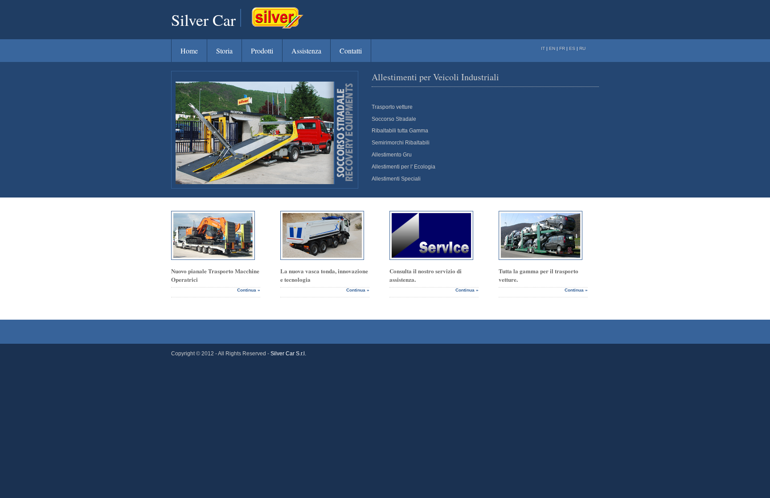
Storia (224, 50)
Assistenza (306, 50)
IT (543, 48)
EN (553, 48)
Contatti (351, 50)
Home (189, 50)
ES (572, 48)
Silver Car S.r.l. (288, 353)
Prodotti (262, 50)
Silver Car (203, 19)
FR (562, 48)
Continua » (248, 290)
